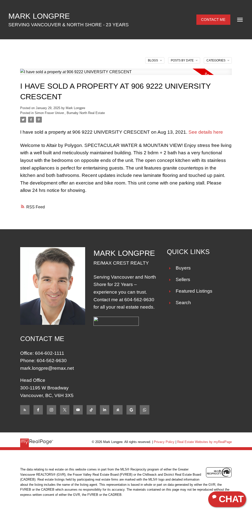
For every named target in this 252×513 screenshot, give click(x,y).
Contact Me (213, 20)
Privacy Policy (164, 442)
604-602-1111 (49, 353)
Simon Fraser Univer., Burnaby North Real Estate (70, 113)
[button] (213, 19)
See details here (206, 132)
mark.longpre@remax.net (47, 368)
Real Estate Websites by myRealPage (204, 442)
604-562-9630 (139, 299)
